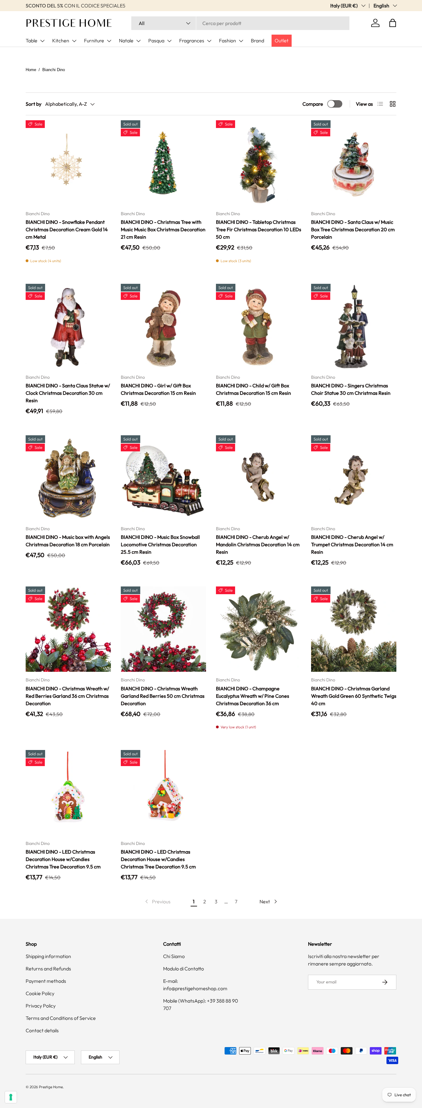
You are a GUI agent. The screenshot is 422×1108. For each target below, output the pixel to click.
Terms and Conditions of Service (61, 1018)
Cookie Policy (40, 993)
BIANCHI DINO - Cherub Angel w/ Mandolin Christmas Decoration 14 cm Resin (258, 544)
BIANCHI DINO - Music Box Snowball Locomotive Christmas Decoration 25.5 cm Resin (160, 544)
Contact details (42, 1030)
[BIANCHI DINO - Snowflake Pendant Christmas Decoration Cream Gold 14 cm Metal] (68, 163)
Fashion (227, 40)
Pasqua (156, 40)
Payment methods (46, 981)
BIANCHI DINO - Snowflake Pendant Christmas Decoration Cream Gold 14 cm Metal (67, 229)
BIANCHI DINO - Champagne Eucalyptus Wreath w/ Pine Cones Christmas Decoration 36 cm (252, 695)
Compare (312, 104)
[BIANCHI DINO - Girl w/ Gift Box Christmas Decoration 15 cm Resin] (163, 326)
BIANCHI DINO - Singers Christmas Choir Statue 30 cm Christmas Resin (350, 389)
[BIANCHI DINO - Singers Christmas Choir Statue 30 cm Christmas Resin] (353, 326)
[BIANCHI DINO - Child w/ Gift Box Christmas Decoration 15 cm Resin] (258, 326)
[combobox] (240, 23)
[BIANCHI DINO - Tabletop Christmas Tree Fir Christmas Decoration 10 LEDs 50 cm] (258, 163)
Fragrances (191, 40)
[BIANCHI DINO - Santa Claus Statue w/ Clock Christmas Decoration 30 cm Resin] (68, 326)
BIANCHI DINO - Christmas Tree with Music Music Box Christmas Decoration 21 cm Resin (163, 229)
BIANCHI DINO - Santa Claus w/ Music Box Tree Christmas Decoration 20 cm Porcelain (353, 229)
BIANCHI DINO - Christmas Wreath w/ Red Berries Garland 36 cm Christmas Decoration (67, 695)
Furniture (94, 40)
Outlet (282, 40)
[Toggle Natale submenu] (138, 41)
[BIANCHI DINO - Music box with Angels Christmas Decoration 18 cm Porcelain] (68, 478)
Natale (126, 40)
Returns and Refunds (48, 968)
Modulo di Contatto (183, 968)
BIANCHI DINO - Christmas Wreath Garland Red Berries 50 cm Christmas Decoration (163, 695)
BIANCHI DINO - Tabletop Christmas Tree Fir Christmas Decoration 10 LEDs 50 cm (258, 229)
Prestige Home (51, 1087)
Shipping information (48, 956)
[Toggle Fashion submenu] (241, 41)
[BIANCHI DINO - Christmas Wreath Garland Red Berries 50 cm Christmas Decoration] (163, 629)
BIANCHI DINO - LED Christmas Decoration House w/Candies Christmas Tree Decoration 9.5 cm (63, 859)
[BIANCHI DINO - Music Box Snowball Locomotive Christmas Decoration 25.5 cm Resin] (163, 478)
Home (31, 69)
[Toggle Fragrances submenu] (209, 41)
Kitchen (60, 40)
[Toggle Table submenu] (42, 41)
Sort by (33, 104)
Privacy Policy (41, 1006)
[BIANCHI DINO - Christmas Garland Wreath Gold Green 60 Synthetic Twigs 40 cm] (353, 629)
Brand (257, 40)
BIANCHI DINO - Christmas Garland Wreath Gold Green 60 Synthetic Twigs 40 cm (353, 695)
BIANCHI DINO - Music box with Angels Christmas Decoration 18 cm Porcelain (68, 541)
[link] (157, 901)
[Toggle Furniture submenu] (109, 41)
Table (31, 40)
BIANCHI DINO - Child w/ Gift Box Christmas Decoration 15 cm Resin (253, 389)
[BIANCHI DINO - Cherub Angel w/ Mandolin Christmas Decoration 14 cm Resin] (258, 478)
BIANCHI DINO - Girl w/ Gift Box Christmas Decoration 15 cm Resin (158, 389)
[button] (392, 23)
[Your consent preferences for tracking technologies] (11, 1097)
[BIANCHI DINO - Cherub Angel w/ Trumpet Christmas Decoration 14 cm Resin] (353, 478)
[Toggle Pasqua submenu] (169, 41)
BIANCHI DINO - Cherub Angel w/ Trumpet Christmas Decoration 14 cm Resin (352, 544)
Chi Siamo (174, 956)
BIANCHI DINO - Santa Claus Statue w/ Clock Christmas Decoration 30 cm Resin (68, 392)
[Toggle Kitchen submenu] (74, 41)
